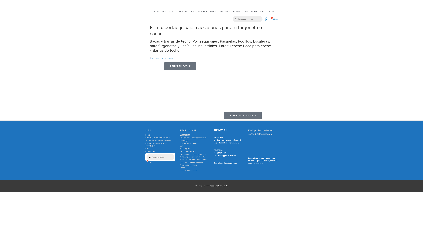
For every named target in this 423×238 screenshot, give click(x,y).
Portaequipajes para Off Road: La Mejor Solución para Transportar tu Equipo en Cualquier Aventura (193, 159)
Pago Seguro (185, 149)
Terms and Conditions (188, 165)
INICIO (156, 12)
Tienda (182, 168)
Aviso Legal (184, 140)
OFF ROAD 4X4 (251, 12)
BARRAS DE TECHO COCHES (230, 12)
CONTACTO (271, 12)
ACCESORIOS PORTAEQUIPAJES (203, 12)
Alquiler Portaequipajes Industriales (194, 138)
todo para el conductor (188, 170)
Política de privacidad (188, 151)
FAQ (261, 12)
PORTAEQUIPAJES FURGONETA (174, 12)
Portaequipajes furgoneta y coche (193, 154)
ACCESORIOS (185, 135)
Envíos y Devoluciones (188, 143)
